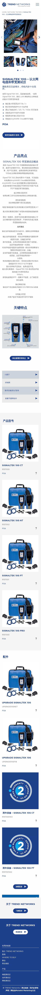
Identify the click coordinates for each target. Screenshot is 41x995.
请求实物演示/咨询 (12, 135)
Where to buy (9, 957)
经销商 (7, 382)
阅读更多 (19, 932)
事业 (3, 960)
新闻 (3, 954)
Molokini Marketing (24, 990)
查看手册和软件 (11, 398)
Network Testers (15, 12)
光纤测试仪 (6, 977)
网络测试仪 (6, 981)
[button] (17, 70)
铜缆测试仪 (6, 974)
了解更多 (36, 473)
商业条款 (5, 963)
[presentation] (2, 37)
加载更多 (19, 887)
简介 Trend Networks (12, 951)
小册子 (7, 375)
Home (4, 12)
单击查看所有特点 (19, 358)
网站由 (13, 990)
